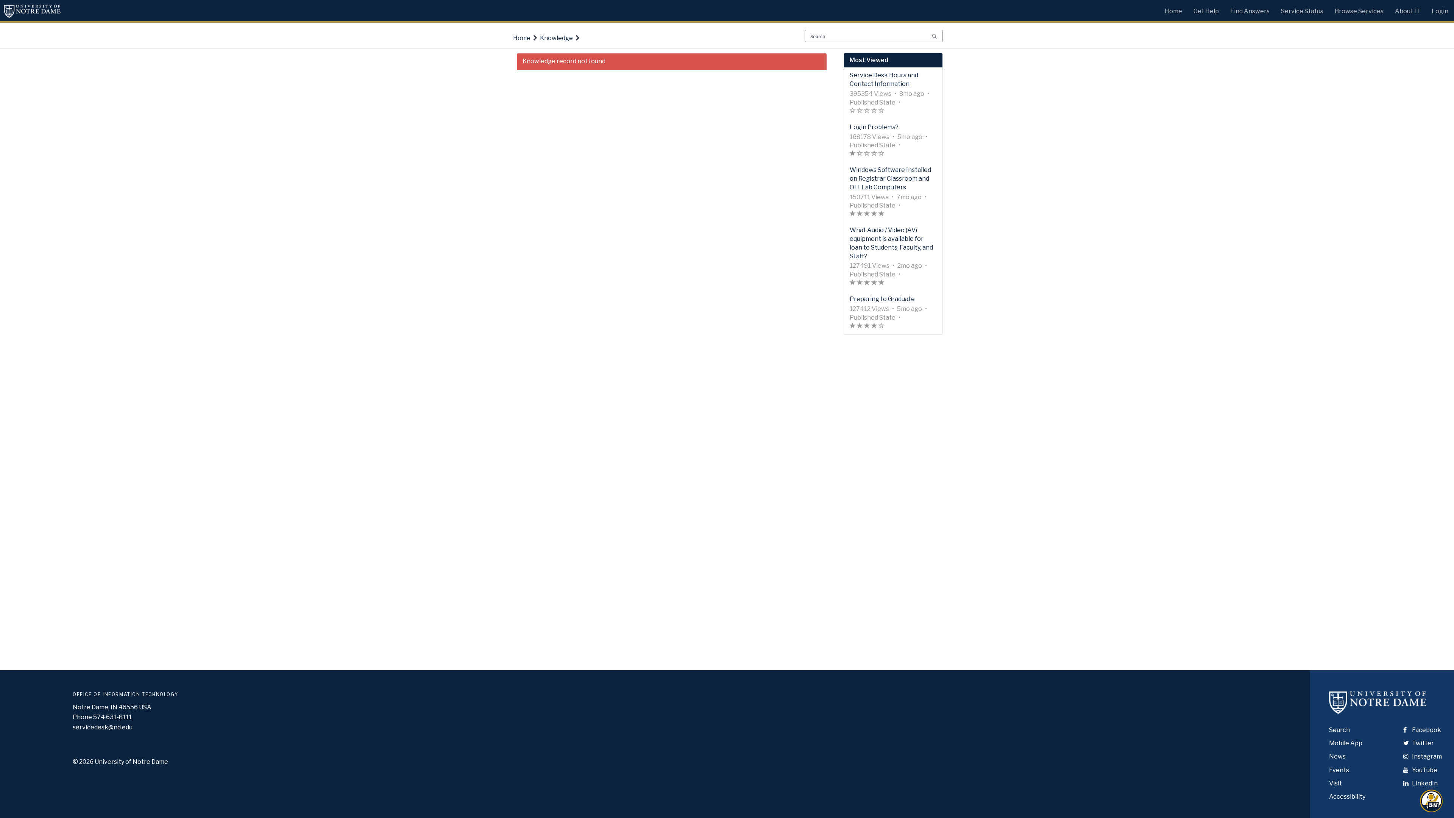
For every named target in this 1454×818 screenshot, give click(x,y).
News (1337, 756)
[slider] (867, 111)
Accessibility (1347, 796)
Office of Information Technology (125, 694)
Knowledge (556, 38)
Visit (1335, 783)
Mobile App (1345, 743)
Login (1440, 11)
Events (1339, 770)
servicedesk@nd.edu (103, 727)
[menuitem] (1173, 9)
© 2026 (83, 761)
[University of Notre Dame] (1377, 709)
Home (521, 38)
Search (1339, 730)
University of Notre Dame (131, 761)
